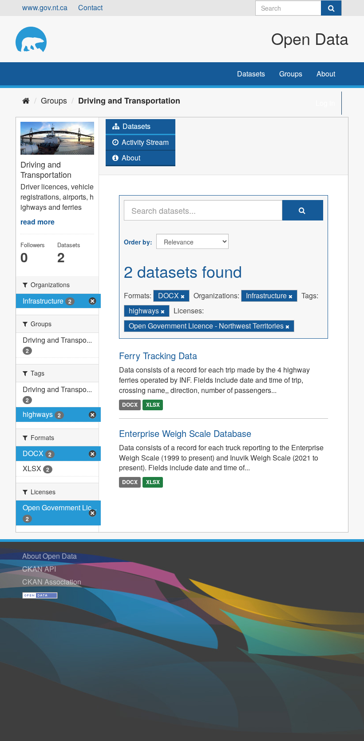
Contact (90, 7)
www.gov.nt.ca (44, 7)
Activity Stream (144, 142)
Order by (137, 241)
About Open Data (49, 556)
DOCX (130, 405)
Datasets (251, 73)
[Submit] (331, 8)
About (326, 73)
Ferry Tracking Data (158, 355)
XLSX (153, 405)
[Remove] (183, 296)
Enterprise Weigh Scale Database (185, 433)
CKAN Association (51, 582)
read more (37, 221)
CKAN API (39, 569)
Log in (325, 103)
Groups (290, 73)
